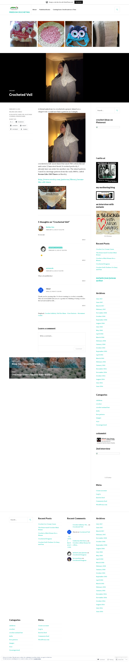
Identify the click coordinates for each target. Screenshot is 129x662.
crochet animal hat (103, 407)
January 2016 (100, 344)
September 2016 (101, 320)
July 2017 (99, 299)
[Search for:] (108, 110)
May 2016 (99, 330)
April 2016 (99, 334)
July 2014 (99, 383)
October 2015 (100, 348)
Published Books (44, 9)
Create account (101, 490)
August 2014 (100, 379)
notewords (49, 268)
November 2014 (101, 372)
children (99, 400)
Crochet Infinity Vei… (80, 525)
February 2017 (101, 309)
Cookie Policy (37, 659)
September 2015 (101, 351)
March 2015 (100, 358)
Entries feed (100, 497)
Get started (78, 2)
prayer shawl (21, 116)
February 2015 (101, 362)
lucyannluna (77, 558)
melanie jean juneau (15, 112)
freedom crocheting (19, 12)
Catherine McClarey (80, 541)
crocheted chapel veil (17, 114)
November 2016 (101, 313)
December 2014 (101, 369)
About (34, 9)
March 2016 (100, 337)
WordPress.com (101, 504)
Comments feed (101, 501)
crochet (12, 90)
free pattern (100, 414)
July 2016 (99, 327)
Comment (79, 349)
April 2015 (99, 355)
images (98, 418)
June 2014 (99, 386)
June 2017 (99, 302)
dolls (98, 411)
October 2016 (100, 316)
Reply (83, 239)
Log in (98, 494)
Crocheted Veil (78, 527)
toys (97, 421)
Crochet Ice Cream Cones (105, 249)
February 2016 (101, 341)
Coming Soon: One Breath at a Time (64, 9)
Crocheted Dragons (103, 264)
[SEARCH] (117, 9)
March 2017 (100, 306)
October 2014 (100, 376)
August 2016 (100, 323)
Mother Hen (50, 227)
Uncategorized (101, 425)
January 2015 (100, 365)
